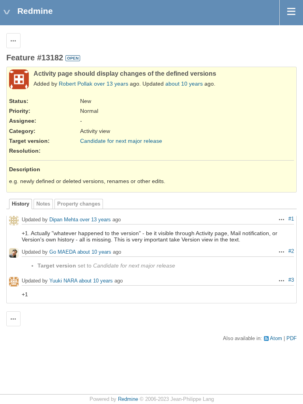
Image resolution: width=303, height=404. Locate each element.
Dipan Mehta (63, 220)
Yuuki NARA (63, 281)
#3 (291, 280)
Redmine (128, 399)
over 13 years (111, 83)
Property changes (78, 204)
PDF (291, 338)
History (20, 204)
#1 (291, 219)
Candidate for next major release (121, 141)
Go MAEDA (62, 252)
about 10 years (184, 83)
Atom (276, 338)
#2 (291, 251)
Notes (43, 204)
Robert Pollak (75, 83)
